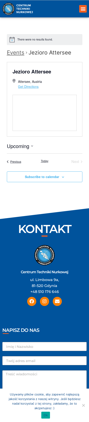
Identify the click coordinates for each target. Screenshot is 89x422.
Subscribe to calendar (42, 176)
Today (44, 161)
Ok (46, 415)
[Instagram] (44, 301)
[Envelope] (57, 301)
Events (15, 52)
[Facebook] (31, 301)
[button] (83, 9)
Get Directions (28, 86)
